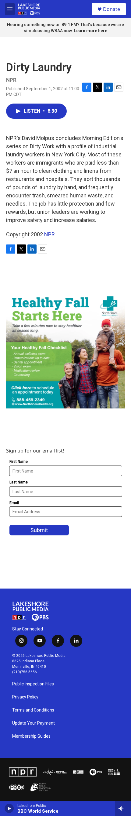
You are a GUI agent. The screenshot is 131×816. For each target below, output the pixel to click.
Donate (111, 9)
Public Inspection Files (33, 684)
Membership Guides (31, 736)
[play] (9, 808)
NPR (49, 234)
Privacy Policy (25, 697)
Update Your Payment (33, 723)
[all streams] (123, 808)
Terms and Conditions (33, 710)
